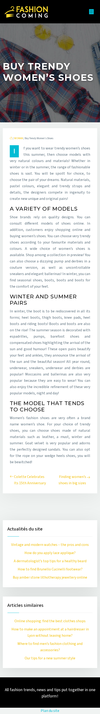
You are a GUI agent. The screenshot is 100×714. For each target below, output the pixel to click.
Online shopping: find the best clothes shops (50, 621)
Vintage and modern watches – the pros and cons (50, 544)
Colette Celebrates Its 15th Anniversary (30, 480)
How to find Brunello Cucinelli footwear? (50, 569)
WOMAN (18, 138)
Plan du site (50, 710)
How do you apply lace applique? (50, 552)
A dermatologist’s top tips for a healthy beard (50, 561)
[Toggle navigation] (91, 11)
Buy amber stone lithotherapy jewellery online (50, 577)
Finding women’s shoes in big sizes (72, 480)
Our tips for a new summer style (50, 658)
